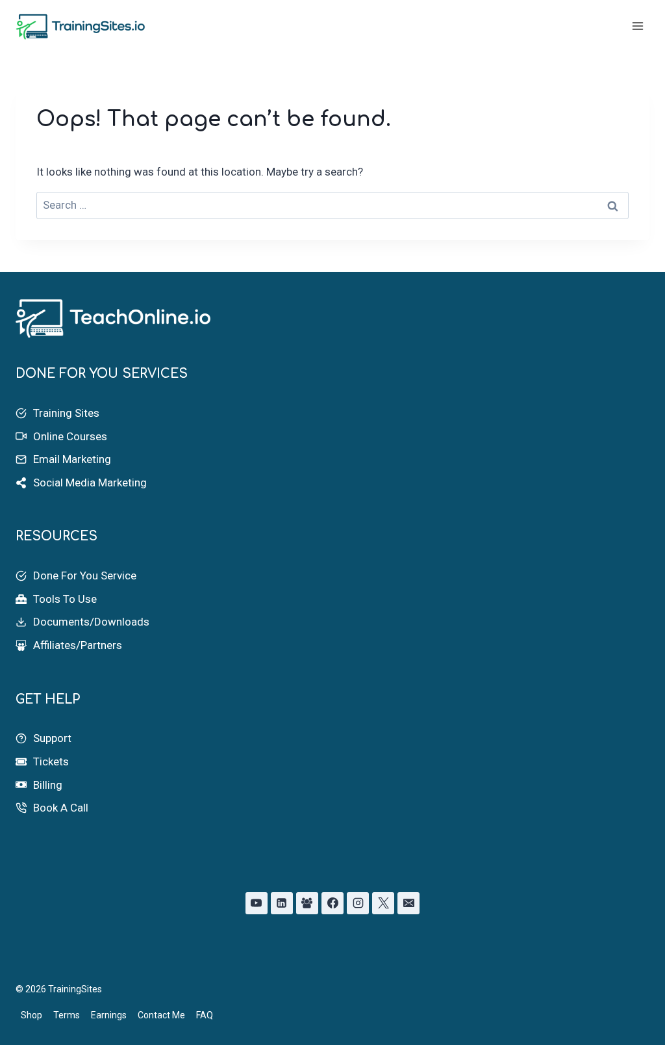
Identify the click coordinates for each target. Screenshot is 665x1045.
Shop (31, 1015)
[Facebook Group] (307, 903)
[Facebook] (332, 903)
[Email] (408, 903)
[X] (383, 903)
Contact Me (161, 1015)
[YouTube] (256, 903)
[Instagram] (358, 903)
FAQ (204, 1015)
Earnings (109, 1015)
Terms (66, 1015)
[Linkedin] (282, 903)
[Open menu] (637, 26)
